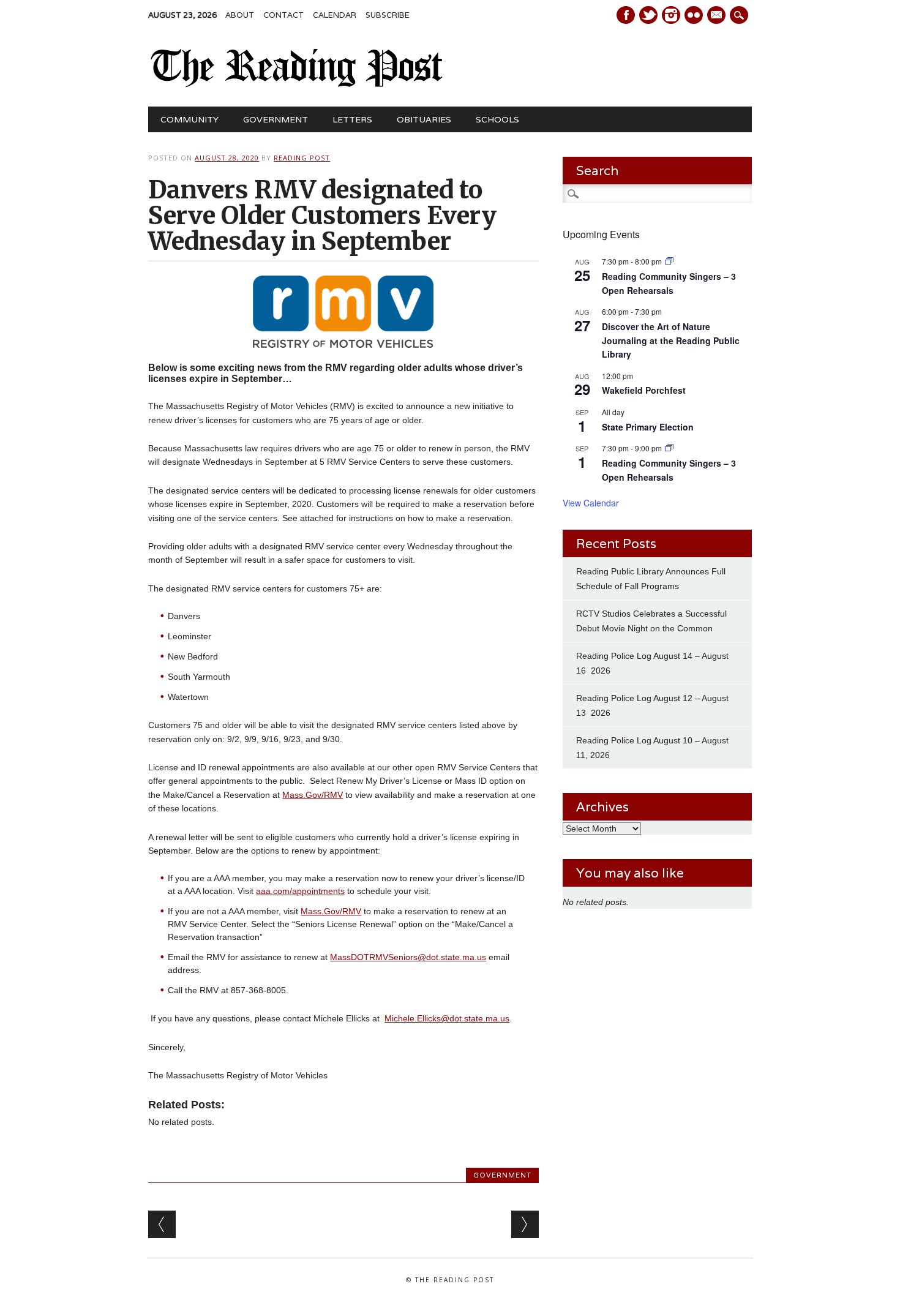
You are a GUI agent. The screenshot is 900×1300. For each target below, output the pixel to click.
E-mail (718, 16)
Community (189, 119)
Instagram (671, 15)
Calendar (334, 15)
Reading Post (302, 157)
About (239, 15)
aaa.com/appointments (300, 891)
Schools (497, 119)
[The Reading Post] (296, 84)
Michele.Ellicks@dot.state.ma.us (446, 1018)
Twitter (648, 15)
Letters (352, 119)
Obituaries (424, 119)
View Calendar (591, 503)
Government (275, 119)
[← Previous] (162, 1224)
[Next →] (525, 1224)
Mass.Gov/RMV (312, 795)
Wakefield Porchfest (644, 390)
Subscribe (388, 15)
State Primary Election (648, 427)
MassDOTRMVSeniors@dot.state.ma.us (408, 957)
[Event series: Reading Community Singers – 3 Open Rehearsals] (669, 261)
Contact (283, 15)
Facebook (626, 15)
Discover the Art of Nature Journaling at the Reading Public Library (671, 340)
